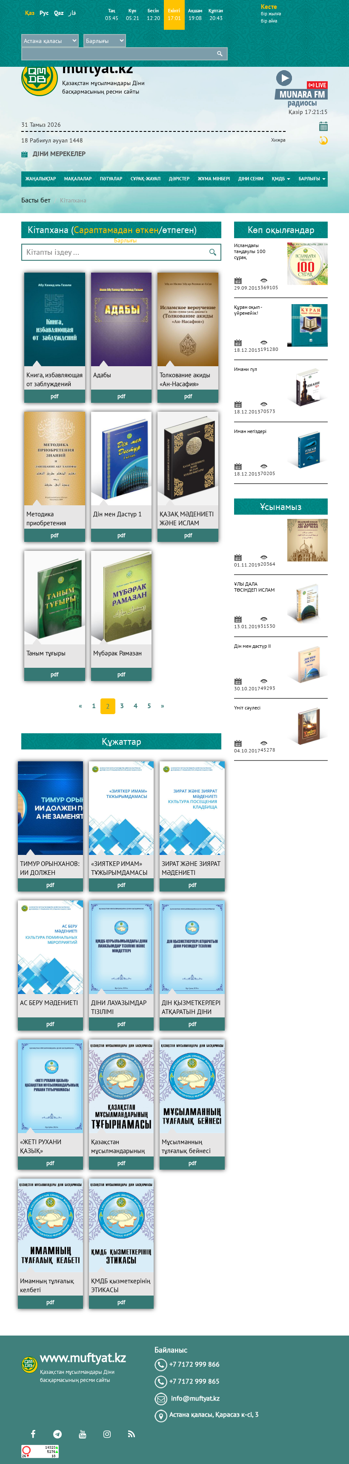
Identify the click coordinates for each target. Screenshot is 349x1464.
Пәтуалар (111, 179)
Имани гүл (245, 369)
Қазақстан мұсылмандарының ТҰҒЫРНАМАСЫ (118, 1151)
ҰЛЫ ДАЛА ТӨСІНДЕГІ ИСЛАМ (254, 587)
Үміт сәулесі (247, 707)
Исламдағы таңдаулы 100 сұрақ (250, 251)
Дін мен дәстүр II (252, 646)
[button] (301, 71)
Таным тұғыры (46, 653)
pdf (54, 396)
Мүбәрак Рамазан (117, 653)
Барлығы (310, 179)
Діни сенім (250, 179)
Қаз (29, 13)
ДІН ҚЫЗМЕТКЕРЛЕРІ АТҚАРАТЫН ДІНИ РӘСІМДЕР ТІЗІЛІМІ (191, 1012)
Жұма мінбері (214, 179)
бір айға (269, 21)
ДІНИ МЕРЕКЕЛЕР (57, 153)
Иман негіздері (250, 431)
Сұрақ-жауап (145, 179)
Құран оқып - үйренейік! (248, 310)
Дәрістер (179, 179)
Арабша (205, 240)
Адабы (102, 375)
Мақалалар (78, 179)
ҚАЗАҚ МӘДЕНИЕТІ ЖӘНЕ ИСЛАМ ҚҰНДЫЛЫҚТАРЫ (187, 523)
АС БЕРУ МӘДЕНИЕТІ (49, 1003)
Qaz (58, 13)
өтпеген (178, 230)
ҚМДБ (279, 179)
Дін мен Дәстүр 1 (117, 514)
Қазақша (152, 240)
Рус (44, 13)
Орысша (179, 240)
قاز (72, 13)
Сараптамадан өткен (116, 230)
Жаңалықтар (41, 179)
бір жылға (271, 14)
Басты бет (35, 200)
